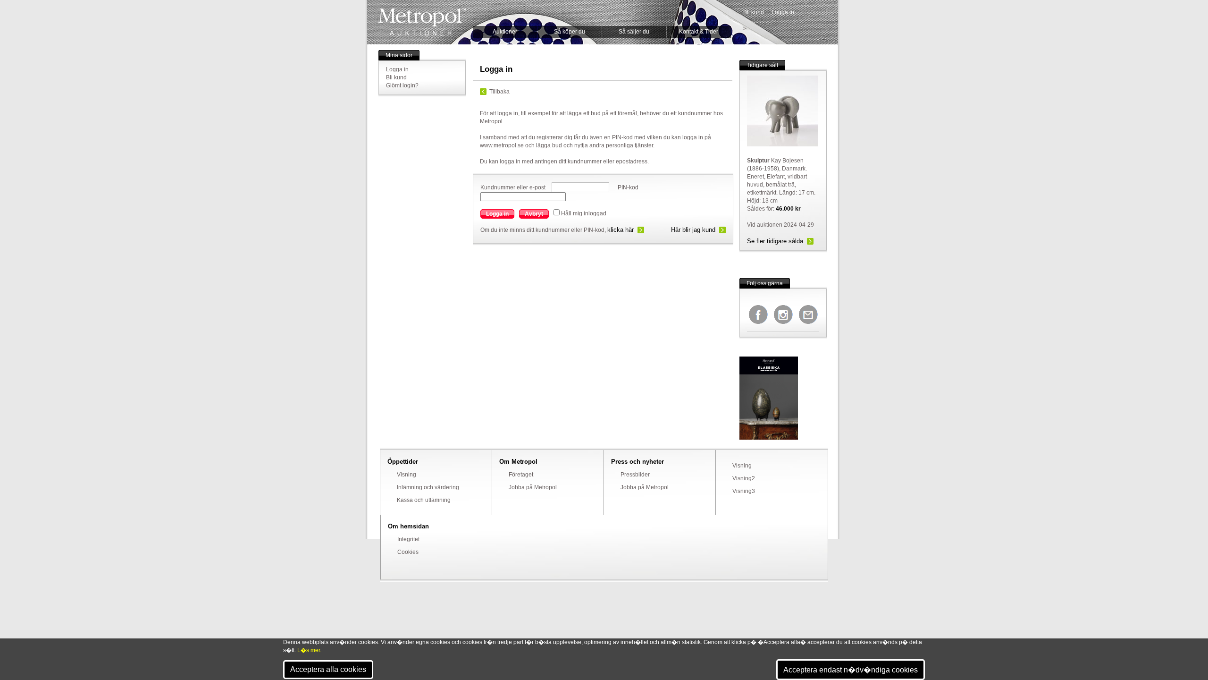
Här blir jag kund (693, 229)
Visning (406, 474)
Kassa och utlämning (424, 500)
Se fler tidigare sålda (775, 241)
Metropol (422, 22)
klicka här (620, 229)
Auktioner (505, 31)
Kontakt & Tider (698, 31)
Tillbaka (499, 91)
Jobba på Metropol (533, 487)
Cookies (408, 552)
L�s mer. (309, 650)
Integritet (408, 539)
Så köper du (569, 31)
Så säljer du (634, 31)
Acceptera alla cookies (328, 669)
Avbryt (534, 214)
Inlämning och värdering (428, 487)
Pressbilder (635, 474)
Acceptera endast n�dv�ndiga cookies (850, 670)
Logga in (783, 12)
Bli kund (753, 12)
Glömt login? (402, 85)
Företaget (521, 474)
